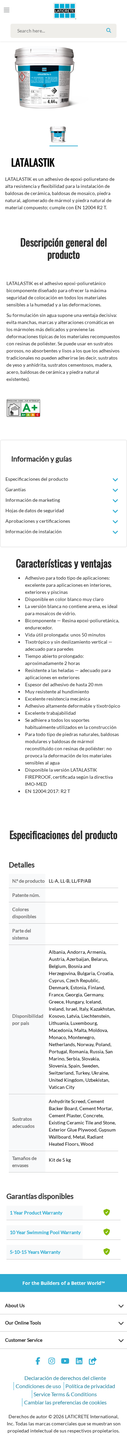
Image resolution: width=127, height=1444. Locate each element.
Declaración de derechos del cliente (65, 1378)
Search (108, 30)
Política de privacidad (90, 1386)
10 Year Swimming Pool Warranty (45, 1232)
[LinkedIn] (79, 1362)
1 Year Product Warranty (36, 1212)
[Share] (93, 1362)
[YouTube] (65, 1362)
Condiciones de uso (38, 1386)
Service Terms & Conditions (65, 1394)
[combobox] (65, 31)
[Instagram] (51, 1362)
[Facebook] (38, 1362)
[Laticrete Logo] (55, 11)
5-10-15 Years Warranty (35, 1252)
